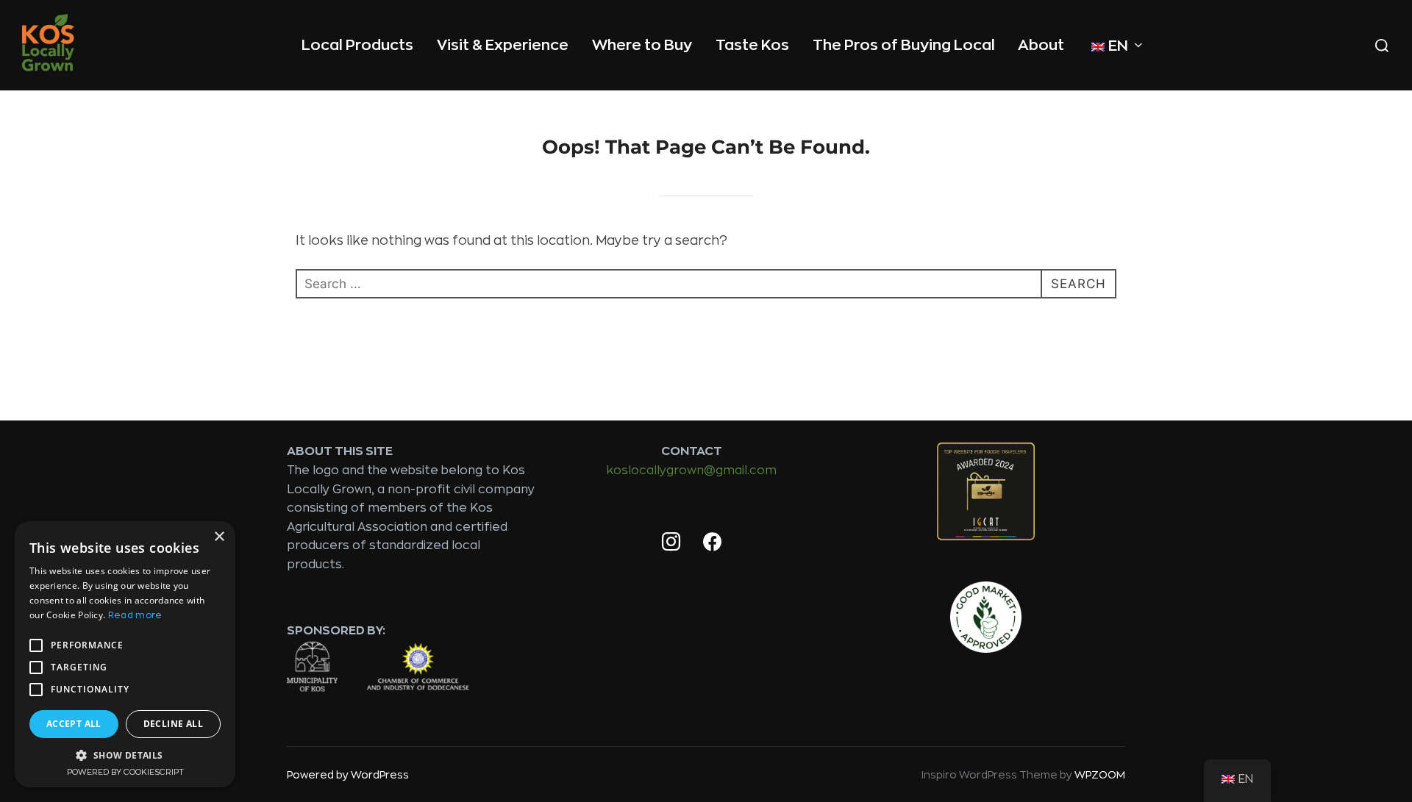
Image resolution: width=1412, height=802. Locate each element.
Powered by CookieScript (125, 772)
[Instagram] (670, 542)
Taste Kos (752, 45)
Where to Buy (642, 45)
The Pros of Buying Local (904, 45)
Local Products (357, 45)
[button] (125, 755)
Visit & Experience (502, 45)
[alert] (125, 654)
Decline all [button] (173, 723)
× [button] (218, 537)
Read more (135, 615)
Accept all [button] (73, 723)
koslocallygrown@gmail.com (692, 470)
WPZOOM (1099, 775)
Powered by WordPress (348, 775)
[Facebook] (711, 542)
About (1041, 45)
